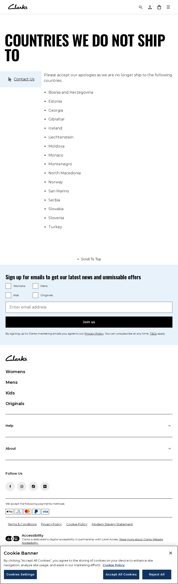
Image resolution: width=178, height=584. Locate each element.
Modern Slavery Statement (112, 524)
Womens (19, 286)
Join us (89, 322)
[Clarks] (18, 7)
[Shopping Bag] (159, 7)
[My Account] (150, 7)
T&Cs (153, 333)
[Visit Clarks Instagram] (21, 486)
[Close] (170, 553)
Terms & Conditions (22, 524)
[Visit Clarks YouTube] (45, 486)
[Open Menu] (168, 7)
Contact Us (24, 79)
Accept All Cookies (121, 574)
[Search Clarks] (140, 7)
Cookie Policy (76, 524)
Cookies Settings (20, 574)
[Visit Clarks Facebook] (10, 486)
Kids (16, 295)
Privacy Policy (94, 333)
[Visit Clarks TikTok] (33, 486)
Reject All (157, 574)
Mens (44, 286)
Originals (47, 295)
